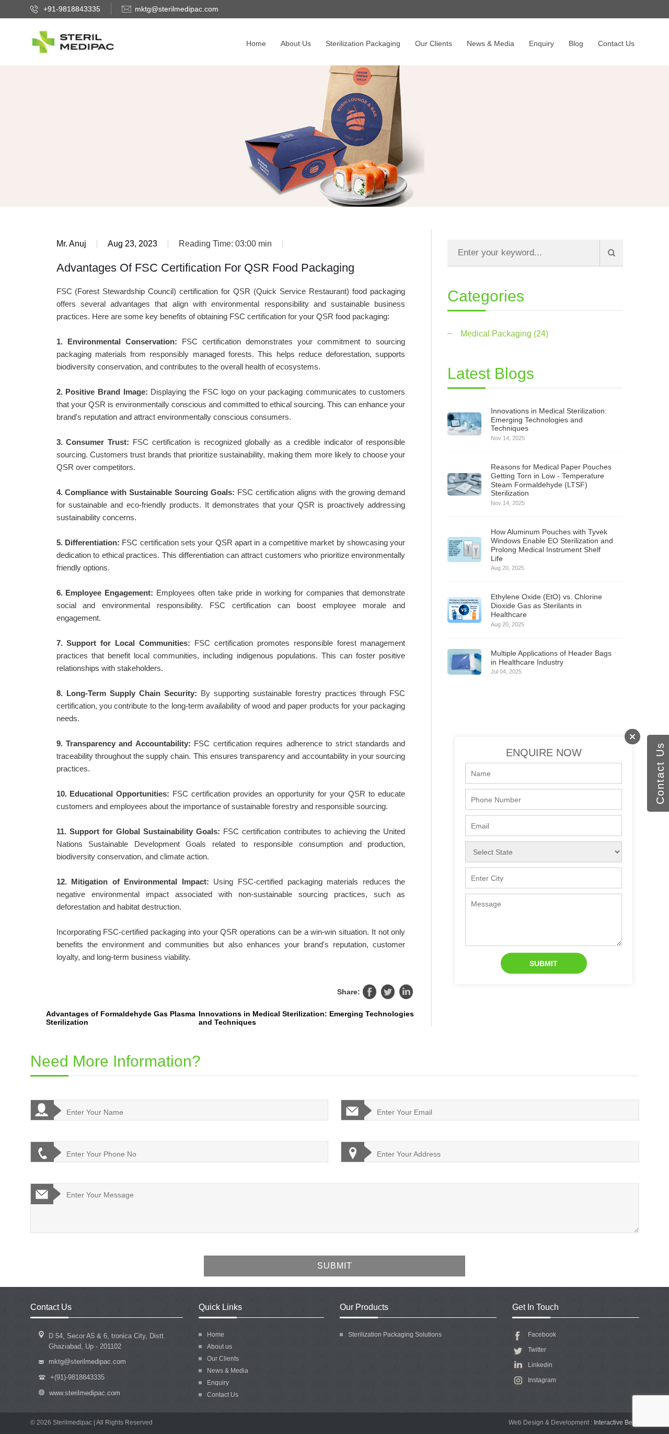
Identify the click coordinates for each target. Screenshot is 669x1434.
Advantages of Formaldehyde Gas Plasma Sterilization (120, 1018)
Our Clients (433, 43)
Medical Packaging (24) (504, 333)
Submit (543, 963)
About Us (296, 43)
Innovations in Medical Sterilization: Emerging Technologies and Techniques (306, 1018)
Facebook (369, 991)
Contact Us (616, 43)
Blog (576, 43)
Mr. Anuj (71, 244)
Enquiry (541, 43)
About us (219, 1346)
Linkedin (406, 991)
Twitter (388, 991)
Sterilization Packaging (363, 43)
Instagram (542, 1380)
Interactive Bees (616, 1422)
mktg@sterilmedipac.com (176, 9)
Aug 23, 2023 (132, 244)
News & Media (490, 43)
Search (611, 253)
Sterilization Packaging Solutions (395, 1334)
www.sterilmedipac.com (84, 1393)
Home (256, 43)
